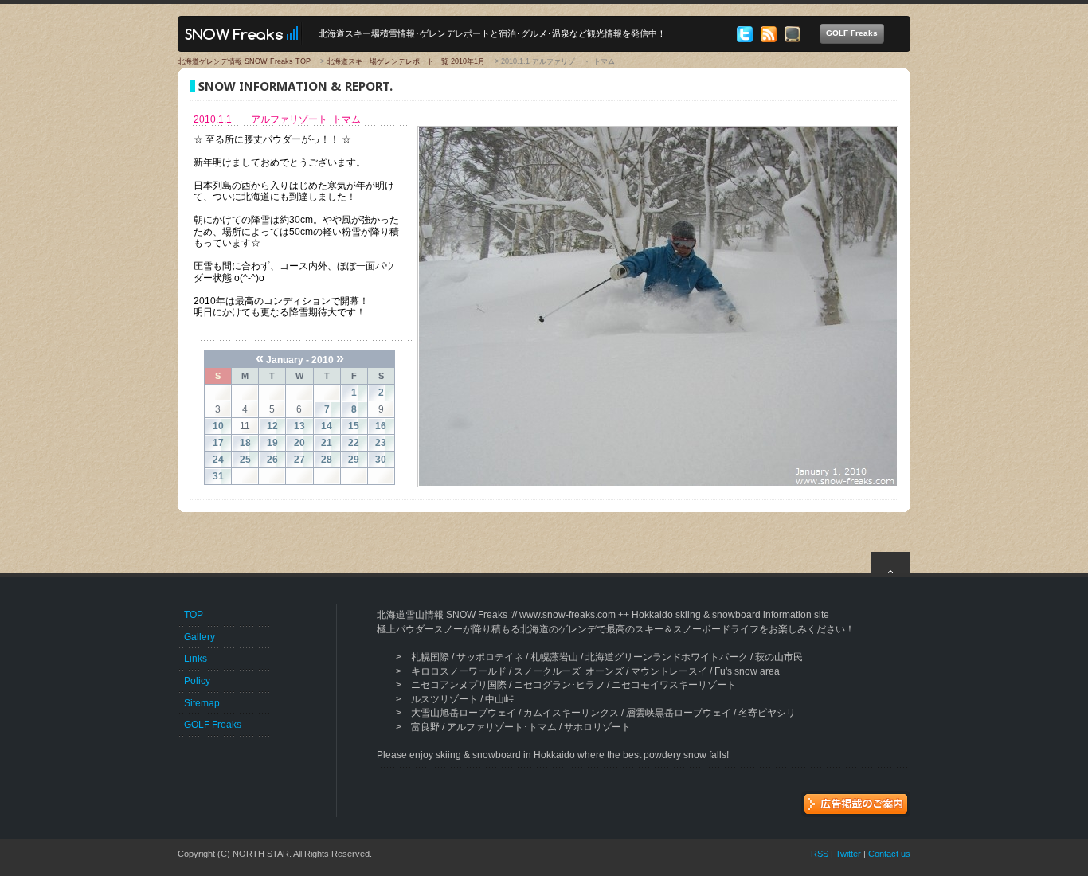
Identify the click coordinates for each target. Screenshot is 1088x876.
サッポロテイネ (489, 657)
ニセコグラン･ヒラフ (559, 684)
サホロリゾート (597, 727)
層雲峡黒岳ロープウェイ (678, 712)
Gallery (199, 637)
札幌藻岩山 (554, 657)
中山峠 (499, 699)
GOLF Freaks (852, 33)
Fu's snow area (747, 671)
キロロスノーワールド (459, 671)
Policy (197, 680)
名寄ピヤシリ (767, 712)
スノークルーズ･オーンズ (569, 671)
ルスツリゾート (444, 699)
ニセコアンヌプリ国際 (459, 684)
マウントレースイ (669, 671)
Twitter (848, 853)
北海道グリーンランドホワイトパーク (666, 657)
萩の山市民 (779, 657)
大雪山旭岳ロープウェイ (463, 712)
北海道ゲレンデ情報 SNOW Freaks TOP (244, 61)
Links (195, 658)
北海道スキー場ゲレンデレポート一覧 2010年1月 (406, 61)
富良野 (425, 727)
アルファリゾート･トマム (502, 727)
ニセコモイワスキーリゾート (674, 684)
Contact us (889, 853)
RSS (819, 853)
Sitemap (202, 703)
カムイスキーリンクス (571, 712)
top (890, 562)
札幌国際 (430, 657)
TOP (193, 614)
